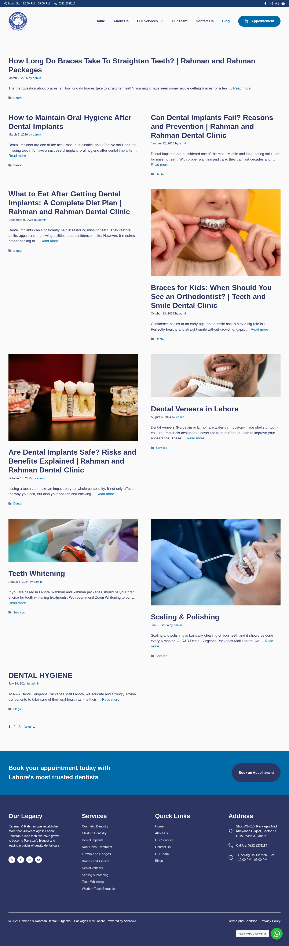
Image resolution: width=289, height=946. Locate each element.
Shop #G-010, (245, 826)
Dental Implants (92, 840)
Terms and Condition (243, 921)
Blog (226, 21)
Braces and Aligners (96, 861)
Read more (241, 88)
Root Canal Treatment (97, 847)
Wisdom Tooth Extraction (99, 888)
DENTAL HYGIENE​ (40, 675)
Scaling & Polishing (185, 617)
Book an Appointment (256, 772)
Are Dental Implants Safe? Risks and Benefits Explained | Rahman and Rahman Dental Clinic (72, 461)
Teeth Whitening (36, 573)
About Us (121, 21)
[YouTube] (283, 3)
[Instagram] (271, 3)
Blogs (17, 709)
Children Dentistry (94, 833)
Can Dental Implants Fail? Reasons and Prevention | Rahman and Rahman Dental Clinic (212, 126)
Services (161, 447)
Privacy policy (271, 921)
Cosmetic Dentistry (95, 826)
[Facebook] (265, 3)
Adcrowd (130, 921)
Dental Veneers (92, 868)
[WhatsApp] (277, 3)
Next (30, 727)
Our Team (179, 21)
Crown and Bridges (96, 854)
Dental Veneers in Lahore (194, 409)
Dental (17, 97)
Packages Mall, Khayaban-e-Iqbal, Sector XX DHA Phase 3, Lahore (257, 831)
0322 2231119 (67, 3)
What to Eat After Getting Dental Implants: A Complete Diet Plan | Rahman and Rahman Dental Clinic (69, 203)
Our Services (147, 21)
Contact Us (205, 21)
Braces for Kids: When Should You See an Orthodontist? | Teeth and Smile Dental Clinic (211, 296)
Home (100, 21)
